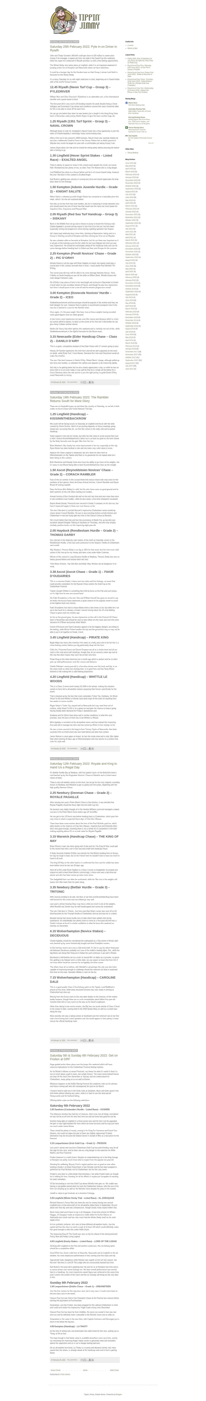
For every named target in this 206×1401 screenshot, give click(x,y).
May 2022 (129, 200)
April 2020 (129, 272)
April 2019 (129, 306)
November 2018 (131, 320)
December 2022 (131, 180)
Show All (150, 143)
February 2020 (131, 277)
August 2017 (130, 363)
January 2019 (130, 314)
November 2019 (131, 286)
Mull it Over (132, 103)
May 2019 (129, 303)
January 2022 (130, 212)
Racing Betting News (136, 117)
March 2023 (130, 172)
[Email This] (82, 382)
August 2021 (130, 226)
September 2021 (131, 223)
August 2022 (130, 192)
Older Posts (114, 1370)
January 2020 (130, 280)
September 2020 (131, 257)
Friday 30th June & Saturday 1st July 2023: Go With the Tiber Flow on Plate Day (140, 61)
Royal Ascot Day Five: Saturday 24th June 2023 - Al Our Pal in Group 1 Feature (139, 67)
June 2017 (129, 369)
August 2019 (130, 295)
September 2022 (131, 189)
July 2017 (129, 366)
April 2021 (129, 237)
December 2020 (131, 249)
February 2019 (131, 312)
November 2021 (131, 217)
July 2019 (129, 297)
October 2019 (130, 289)
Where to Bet (132, 48)
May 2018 (129, 337)
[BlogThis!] (84, 382)
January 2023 (130, 177)
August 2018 (130, 329)
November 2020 (131, 252)
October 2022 (130, 186)
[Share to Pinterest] (92, 382)
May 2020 (129, 269)
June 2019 (129, 300)
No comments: (72, 382)
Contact (130, 45)
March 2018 (130, 343)
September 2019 (131, 292)
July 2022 (129, 195)
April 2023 (129, 169)
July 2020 (129, 263)
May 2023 (129, 166)
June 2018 (129, 335)
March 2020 (130, 275)
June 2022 (129, 197)
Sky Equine (132, 136)
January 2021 (130, 246)
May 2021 (129, 234)
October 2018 (130, 323)
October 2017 (130, 357)
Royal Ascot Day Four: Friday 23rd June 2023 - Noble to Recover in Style (140, 74)
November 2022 (131, 183)
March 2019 (130, 309)
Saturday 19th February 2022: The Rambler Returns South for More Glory (79, 399)
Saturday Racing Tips (136, 109)
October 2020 (130, 255)
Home (85, 1370)
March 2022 (130, 206)
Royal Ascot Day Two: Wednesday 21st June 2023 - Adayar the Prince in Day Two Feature (140, 90)
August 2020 (130, 260)
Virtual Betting (133, 153)
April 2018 (129, 340)
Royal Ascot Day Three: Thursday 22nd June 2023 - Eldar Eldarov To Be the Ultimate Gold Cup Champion (140, 82)
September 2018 (131, 326)
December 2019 (131, 283)
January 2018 (130, 349)
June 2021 (129, 232)
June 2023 (129, 163)
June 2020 (129, 266)
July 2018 (129, 332)
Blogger (119, 1394)
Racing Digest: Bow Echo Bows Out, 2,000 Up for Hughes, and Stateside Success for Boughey (139, 121)
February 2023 (131, 174)
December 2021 (131, 215)
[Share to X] (87, 382)
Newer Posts (55, 1370)
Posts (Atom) (65, 1374)
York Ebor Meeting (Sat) (136, 105)
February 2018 (131, 346)
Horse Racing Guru (136, 128)
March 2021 (130, 240)
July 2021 (129, 229)
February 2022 (131, 209)
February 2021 (131, 243)
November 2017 (131, 355)
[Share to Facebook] (90, 382)
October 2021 (130, 220)
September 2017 (131, 360)
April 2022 (129, 203)
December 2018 (131, 317)
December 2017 (131, 352)
